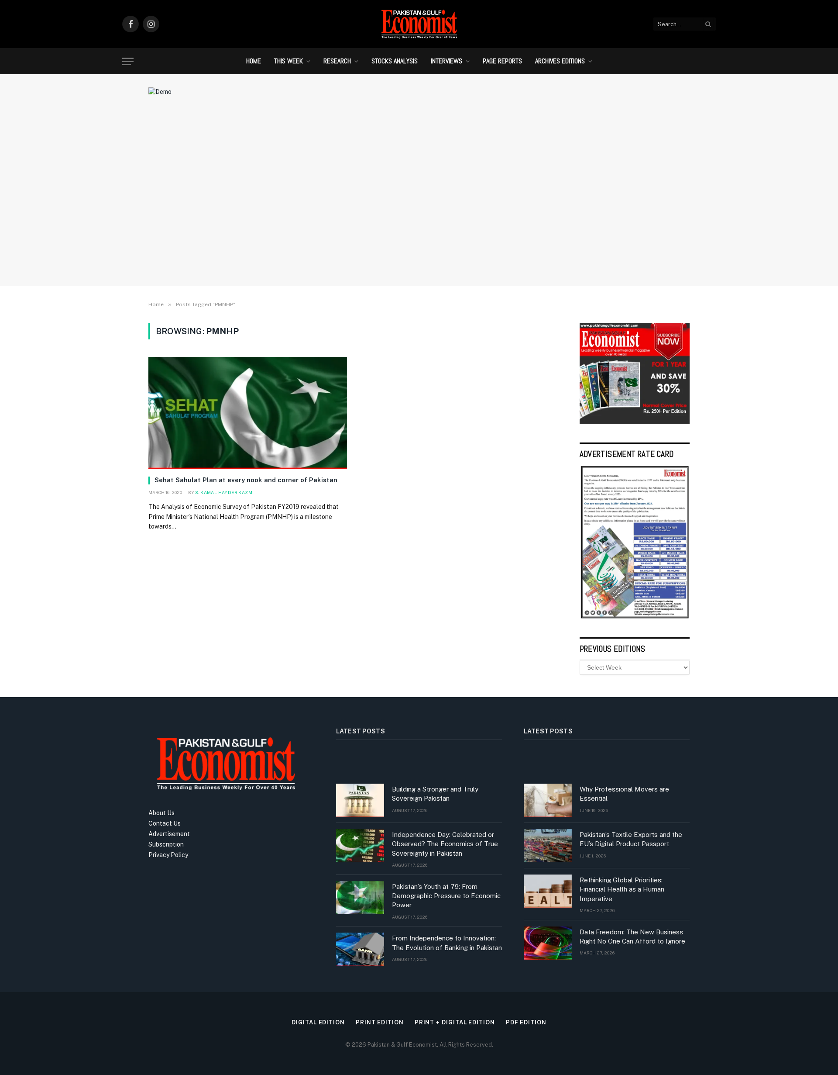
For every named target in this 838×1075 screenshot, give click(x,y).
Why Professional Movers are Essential (624, 793)
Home (253, 61)
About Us (161, 812)
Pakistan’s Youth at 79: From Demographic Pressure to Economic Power (446, 896)
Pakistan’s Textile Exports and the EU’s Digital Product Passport (631, 839)
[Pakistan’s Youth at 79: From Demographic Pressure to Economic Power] (360, 897)
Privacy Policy (168, 854)
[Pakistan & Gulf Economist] (419, 24)
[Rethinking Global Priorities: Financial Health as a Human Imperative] (548, 891)
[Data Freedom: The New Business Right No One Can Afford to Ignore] (548, 943)
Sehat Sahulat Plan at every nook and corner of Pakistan (246, 480)
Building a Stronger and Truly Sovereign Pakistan (435, 793)
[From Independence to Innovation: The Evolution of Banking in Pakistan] (360, 949)
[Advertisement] (419, 207)
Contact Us (164, 823)
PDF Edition (526, 1022)
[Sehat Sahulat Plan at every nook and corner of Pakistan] (247, 413)
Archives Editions (560, 61)
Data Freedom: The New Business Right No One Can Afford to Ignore (632, 936)
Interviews (446, 61)
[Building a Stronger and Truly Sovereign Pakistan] (360, 800)
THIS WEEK (288, 61)
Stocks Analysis (394, 61)
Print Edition (380, 1022)
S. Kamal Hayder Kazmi (224, 492)
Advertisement (169, 833)
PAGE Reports (502, 61)
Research (337, 61)
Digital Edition (318, 1022)
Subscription (166, 844)
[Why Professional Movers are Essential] (548, 800)
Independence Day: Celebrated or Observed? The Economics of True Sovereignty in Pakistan (445, 844)
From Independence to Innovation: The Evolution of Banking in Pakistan (447, 942)
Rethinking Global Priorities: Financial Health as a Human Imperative (622, 889)
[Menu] (128, 61)
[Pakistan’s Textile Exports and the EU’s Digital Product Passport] (548, 845)
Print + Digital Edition (455, 1022)
